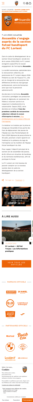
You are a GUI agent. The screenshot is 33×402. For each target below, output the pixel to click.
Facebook (18, 180)
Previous (3, 239)
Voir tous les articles (16, 264)
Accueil (4, 9)
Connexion (26, 3)
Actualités (10, 9)
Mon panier (29, 3)
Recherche (24, 3)
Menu (4, 3)
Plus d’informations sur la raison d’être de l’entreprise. (16, 119)
